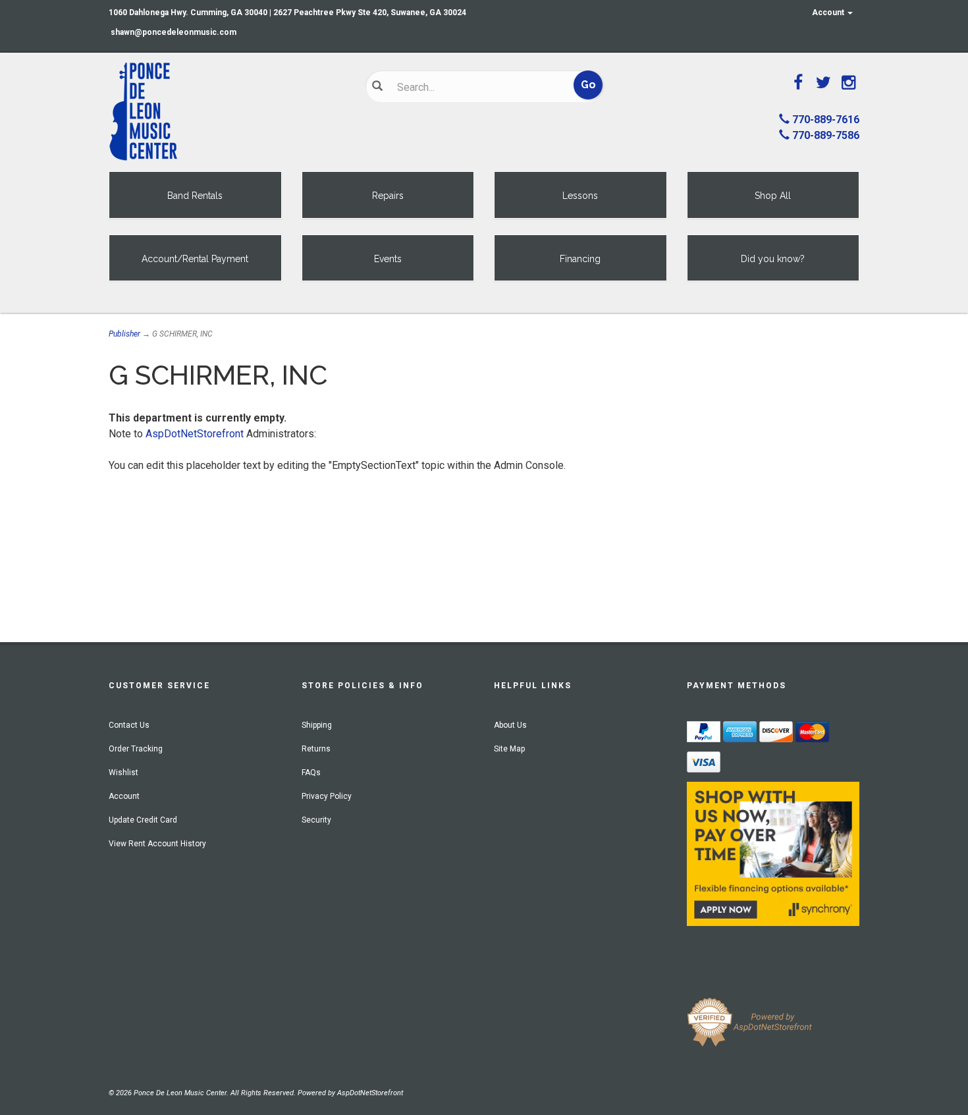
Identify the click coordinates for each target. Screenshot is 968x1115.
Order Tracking (136, 748)
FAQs (311, 772)
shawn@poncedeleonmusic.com (173, 32)
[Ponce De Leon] (227, 112)
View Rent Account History (157, 843)
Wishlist (123, 772)
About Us (510, 725)
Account (829, 12)
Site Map (509, 748)
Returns (316, 748)
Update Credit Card (143, 820)
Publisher (124, 334)
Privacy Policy (327, 796)
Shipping (317, 725)
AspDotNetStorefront (195, 433)
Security (316, 820)
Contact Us (129, 725)
